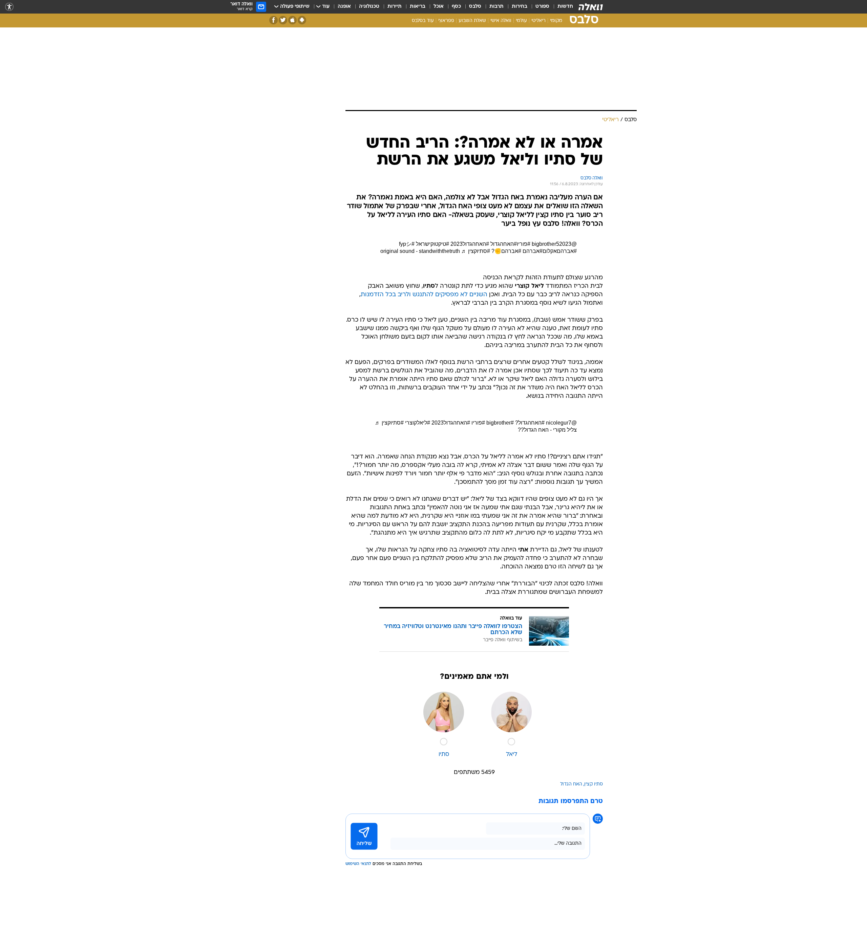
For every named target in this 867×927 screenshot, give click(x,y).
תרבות (496, 6)
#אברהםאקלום (560, 251)
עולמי (521, 21)
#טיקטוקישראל (432, 244)
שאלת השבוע (472, 21)
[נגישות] (9, 7)
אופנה (344, 6)
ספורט (542, 6)
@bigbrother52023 (554, 244)
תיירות (394, 6)
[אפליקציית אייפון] (292, 20)
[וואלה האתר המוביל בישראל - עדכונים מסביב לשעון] (590, 6)
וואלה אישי (500, 21)
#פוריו (523, 244)
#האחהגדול (503, 244)
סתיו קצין (593, 784)
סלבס (475, 6)
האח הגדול (571, 784)
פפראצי (446, 21)
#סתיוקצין (479, 251)
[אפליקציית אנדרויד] (302, 20)
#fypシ (407, 244)
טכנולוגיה (369, 6)
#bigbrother (500, 423)
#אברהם (533, 251)
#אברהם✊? (506, 251)
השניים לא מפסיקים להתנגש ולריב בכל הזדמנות (424, 295)
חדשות (565, 6)
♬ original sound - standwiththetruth (423, 251)
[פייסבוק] (273, 20)
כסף (456, 6)
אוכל (439, 6)
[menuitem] (561, 6)
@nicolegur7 (561, 423)
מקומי (556, 21)
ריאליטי (538, 21)
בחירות (519, 6)
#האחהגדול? (530, 423)
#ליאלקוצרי (417, 423)
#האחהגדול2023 (469, 244)
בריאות (417, 6)
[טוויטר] (283, 20)
